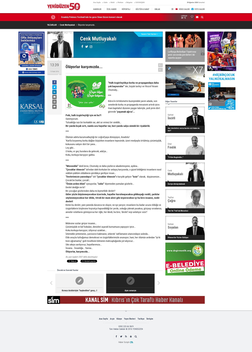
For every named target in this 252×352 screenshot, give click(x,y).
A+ (160, 65)
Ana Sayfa (97, 2)
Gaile (105, 2)
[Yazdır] (54, 102)
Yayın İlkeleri (129, 319)
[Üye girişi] (130, 336)
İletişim (149, 319)
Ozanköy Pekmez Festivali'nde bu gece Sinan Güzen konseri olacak (91, 17)
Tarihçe (141, 319)
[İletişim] (197, 17)
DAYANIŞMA (140, 2)
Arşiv (112, 319)
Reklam (120, 2)
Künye (119, 319)
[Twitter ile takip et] (121, 336)
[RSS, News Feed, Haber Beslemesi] (126, 336)
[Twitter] (54, 87)
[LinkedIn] (54, 92)
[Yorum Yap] (54, 107)
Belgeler (129, 2)
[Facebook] (54, 82)
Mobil (113, 2)
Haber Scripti (123, 342)
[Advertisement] (31, 145)
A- (160, 70)
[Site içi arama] (202, 17)
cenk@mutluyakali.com (96, 42)
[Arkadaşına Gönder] (54, 97)
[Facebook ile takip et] (116, 336)
